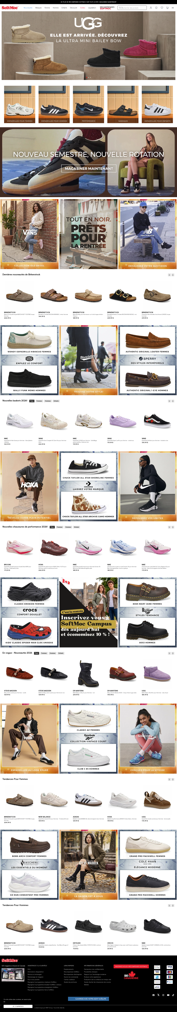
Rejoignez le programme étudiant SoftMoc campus (44, 984)
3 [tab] (90, 77)
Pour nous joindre (33, 979)
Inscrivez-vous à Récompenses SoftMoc (131, 966)
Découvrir (73, 8)
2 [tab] (88, 77)
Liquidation (92, 8)
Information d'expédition (36, 972)
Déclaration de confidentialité (94, 969)
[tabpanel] (88, 45)
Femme (47, 8)
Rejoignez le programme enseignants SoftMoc (43, 987)
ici (4, 1001)
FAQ (29, 969)
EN (173, 8)
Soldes (82, 8)
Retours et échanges (35, 974)
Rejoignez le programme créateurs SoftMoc (42, 982)
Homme (56, 8)
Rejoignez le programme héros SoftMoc (41, 990)
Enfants (64, 8)
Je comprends (18, 1006)
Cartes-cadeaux (69, 979)
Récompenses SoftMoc (71, 972)
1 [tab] (86, 77)
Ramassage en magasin (35, 977)
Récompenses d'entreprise (73, 974)
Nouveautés (28, 8)
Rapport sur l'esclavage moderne (95, 974)
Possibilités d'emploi (90, 972)
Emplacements (69, 969)
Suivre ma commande (71, 977)
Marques (38, 8)
